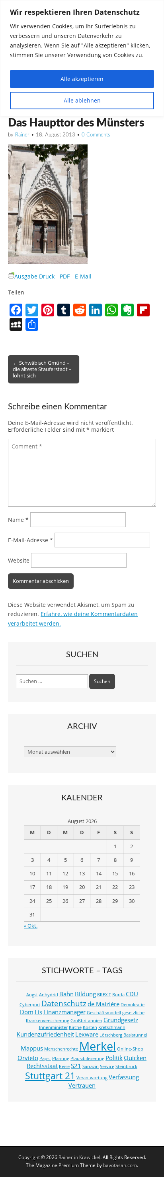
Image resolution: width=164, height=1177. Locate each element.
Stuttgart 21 (50, 1076)
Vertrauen (82, 1085)
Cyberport (30, 1004)
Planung (60, 1058)
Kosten (90, 1027)
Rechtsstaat (42, 1066)
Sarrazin (90, 1066)
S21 (76, 1066)
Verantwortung (91, 1077)
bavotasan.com (120, 1165)
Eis (38, 1012)
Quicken (135, 1058)
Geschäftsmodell (104, 1012)
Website (18, 560)
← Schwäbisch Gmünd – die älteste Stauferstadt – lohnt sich (42, 369)
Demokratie (132, 1004)
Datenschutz (63, 1003)
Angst (32, 994)
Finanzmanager (64, 1012)
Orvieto (28, 1058)
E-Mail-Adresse (30, 540)
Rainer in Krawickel (79, 1157)
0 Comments (96, 135)
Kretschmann (111, 1027)
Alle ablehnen (82, 100)
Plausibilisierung (87, 1058)
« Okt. (30, 925)
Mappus (32, 1048)
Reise (64, 1066)
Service (107, 1066)
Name (18, 519)
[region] (82, 58)
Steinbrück (126, 1066)
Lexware (86, 1034)
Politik (114, 1058)
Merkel (97, 1046)
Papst (45, 1058)
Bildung (85, 994)
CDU (132, 994)
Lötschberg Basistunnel (123, 1035)
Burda (118, 994)
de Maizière (103, 1004)
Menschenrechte (61, 1049)
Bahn (66, 994)
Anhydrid (48, 994)
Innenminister (53, 1027)
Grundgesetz (120, 1020)
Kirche (75, 1027)
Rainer (22, 135)
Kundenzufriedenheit (45, 1034)
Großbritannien (86, 1020)
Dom (26, 1012)
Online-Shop (130, 1049)
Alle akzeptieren (82, 79)
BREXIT (104, 994)
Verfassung (124, 1077)
